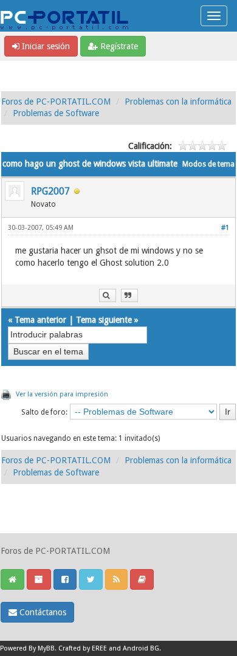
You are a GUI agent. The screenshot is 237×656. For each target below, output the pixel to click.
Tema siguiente (104, 320)
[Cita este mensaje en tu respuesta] (129, 296)
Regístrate (118, 46)
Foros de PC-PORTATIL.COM (56, 101)
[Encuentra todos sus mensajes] (107, 296)
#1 (225, 228)
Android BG (141, 648)
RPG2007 (50, 191)
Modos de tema (208, 164)
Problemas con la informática (178, 101)
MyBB (46, 648)
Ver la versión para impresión (62, 394)
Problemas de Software (56, 113)
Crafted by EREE (82, 648)
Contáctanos (41, 612)
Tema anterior (40, 320)
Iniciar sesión (44, 46)
